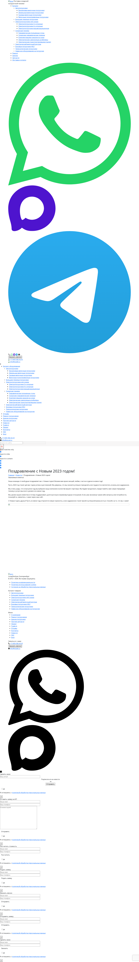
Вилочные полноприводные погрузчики (33, 17)
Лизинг (5, 427)
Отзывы (6, 414)
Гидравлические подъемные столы (31, 33)
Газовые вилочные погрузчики (29, 15)
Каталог (15, 6)
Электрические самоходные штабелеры (33, 40)
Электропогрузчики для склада (26, 22)
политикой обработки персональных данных (29, 793)
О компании (15, 615)
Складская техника (22, 31)
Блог (4, 434)
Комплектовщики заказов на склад (31, 37)
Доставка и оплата (19, 60)
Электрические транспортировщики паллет (34, 42)
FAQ (4, 432)
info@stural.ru (7, 440)
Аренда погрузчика (10, 418)
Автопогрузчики (21, 8)
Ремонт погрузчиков (10, 416)
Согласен (8, 958)
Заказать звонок (15, 357)
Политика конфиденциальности (23, 582)
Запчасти (15, 58)
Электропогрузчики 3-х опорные (30, 24)
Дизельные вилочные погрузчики (31, 13)
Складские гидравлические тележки (31, 35)
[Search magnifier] (2, 446)
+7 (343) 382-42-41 (16, 359)
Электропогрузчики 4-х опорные (30, 26)
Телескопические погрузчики (26, 49)
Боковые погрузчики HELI (24, 47)
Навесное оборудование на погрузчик (29, 51)
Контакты (6, 430)
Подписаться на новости (50, 779)
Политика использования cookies (23, 585)
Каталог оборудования (11, 366)
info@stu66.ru (15, 362)
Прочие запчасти (9, 421)
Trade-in (6, 425)
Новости (6, 423)
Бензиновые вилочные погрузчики (31, 10)
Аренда (15, 56)
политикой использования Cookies (14, 954)
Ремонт (15, 53)
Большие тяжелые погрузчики (26, 19)
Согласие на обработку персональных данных (28, 587)
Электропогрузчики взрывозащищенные (33, 28)
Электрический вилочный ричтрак (28, 44)
